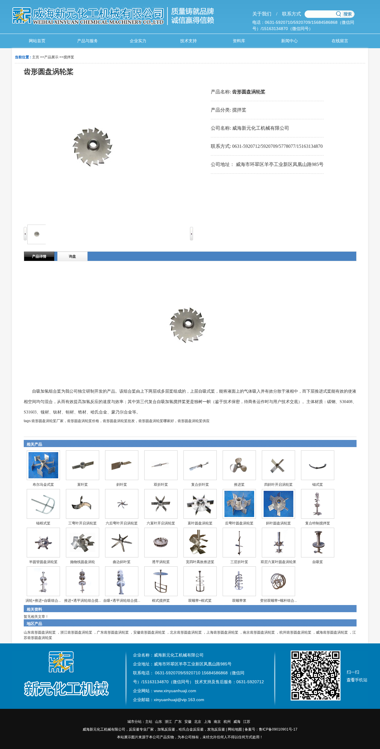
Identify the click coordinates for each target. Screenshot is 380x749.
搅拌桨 (69, 57)
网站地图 (235, 729)
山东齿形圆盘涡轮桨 (40, 632)
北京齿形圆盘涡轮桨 (186, 632)
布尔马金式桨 (43, 484)
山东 (158, 722)
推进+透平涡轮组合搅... (82, 600)
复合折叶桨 (200, 484)
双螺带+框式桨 (200, 600)
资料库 (239, 41)
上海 (207, 722)
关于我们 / (264, 13)
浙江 (168, 722)
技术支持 (188, 41)
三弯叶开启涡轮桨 (82, 523)
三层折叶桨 (239, 562)
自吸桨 (317, 562)
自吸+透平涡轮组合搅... (121, 600)
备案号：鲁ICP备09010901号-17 (271, 729)
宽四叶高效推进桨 (200, 562)
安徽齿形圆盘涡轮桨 (149, 632)
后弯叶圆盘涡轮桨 (239, 523)
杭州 (227, 722)
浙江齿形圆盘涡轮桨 (76, 632)
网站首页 (37, 41)
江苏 (246, 722)
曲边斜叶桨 (122, 562)
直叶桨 (82, 484)
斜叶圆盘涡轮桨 (278, 523)
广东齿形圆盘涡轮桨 (113, 632)
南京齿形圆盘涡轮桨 (259, 632)
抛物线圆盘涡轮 (82, 562)
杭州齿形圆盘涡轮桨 (295, 632)
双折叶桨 (161, 484)
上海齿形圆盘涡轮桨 (222, 632)
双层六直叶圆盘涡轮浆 (278, 562)
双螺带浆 (239, 600)
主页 (35, 57)
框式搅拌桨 (161, 600)
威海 (236, 722)
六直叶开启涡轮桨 (161, 523)
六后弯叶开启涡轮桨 (122, 523)
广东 (178, 722)
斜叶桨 (121, 484)
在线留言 (340, 41)
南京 (217, 722)
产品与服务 (87, 41)
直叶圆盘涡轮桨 (200, 523)
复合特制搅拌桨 (317, 523)
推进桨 (239, 484)
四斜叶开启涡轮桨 (278, 484)
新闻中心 (289, 41)
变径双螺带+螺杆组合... (278, 600)
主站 (148, 722)
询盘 (72, 256)
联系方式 (289, 13)
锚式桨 (317, 484)
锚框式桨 (43, 523)
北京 (197, 722)
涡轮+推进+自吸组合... (43, 600)
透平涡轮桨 (161, 562)
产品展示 (51, 57)
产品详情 (39, 256)
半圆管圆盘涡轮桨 (43, 562)
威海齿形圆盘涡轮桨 (332, 632)
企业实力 (138, 41)
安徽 (187, 722)
